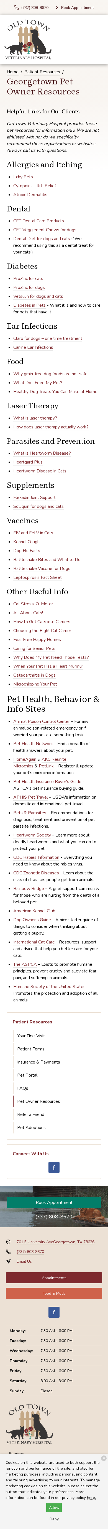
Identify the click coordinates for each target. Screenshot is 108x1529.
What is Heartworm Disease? (42, 453)
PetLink (46, 766)
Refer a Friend (30, 1114)
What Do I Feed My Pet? (37, 383)
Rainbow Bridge (28, 889)
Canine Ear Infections (33, 347)
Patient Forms (31, 1049)
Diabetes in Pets (29, 305)
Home (13, 72)
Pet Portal (27, 1075)
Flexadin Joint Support (34, 497)
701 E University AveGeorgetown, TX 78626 (55, 1242)
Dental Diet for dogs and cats (41, 239)
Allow (54, 1507)
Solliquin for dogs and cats (38, 506)
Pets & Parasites (29, 813)
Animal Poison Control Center (41, 721)
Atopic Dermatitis (30, 195)
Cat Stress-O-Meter (33, 604)
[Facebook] (54, 1167)
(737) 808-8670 (54, 1216)
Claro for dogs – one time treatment (47, 338)
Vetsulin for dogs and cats (38, 296)
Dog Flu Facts (26, 551)
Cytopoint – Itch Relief (34, 186)
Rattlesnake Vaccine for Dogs (41, 568)
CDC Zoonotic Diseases (36, 873)
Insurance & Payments (38, 1062)
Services (16, 1453)
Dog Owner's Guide (32, 920)
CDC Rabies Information (36, 857)
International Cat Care (34, 942)
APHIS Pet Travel (30, 797)
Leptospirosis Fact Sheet (37, 577)
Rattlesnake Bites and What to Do (47, 560)
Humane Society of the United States (49, 987)
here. (91, 1497)
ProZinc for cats (28, 278)
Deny (54, 1519)
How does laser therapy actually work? (51, 427)
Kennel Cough (26, 542)
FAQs (22, 1088)
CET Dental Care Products (38, 221)
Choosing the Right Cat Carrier (42, 631)
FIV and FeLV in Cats (33, 533)
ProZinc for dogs (29, 287)
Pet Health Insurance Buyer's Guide (47, 782)
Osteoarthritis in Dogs (34, 675)
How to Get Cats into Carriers (41, 622)
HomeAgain (24, 759)
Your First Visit (31, 1036)
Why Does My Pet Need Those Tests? (51, 657)
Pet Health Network (33, 744)
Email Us (24, 1261)
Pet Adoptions (31, 1128)
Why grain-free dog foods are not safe (50, 374)
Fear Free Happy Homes (37, 640)
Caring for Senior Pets (34, 648)
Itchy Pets (23, 177)
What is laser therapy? (35, 418)
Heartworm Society (32, 835)
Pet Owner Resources (38, 1101)
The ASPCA (25, 964)
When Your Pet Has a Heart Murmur (48, 666)
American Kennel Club (34, 911)
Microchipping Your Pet (35, 684)
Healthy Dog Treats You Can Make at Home (55, 392)
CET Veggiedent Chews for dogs (44, 230)
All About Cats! (28, 613)
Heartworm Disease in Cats (39, 471)
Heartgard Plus (28, 462)
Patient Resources (42, 72)
